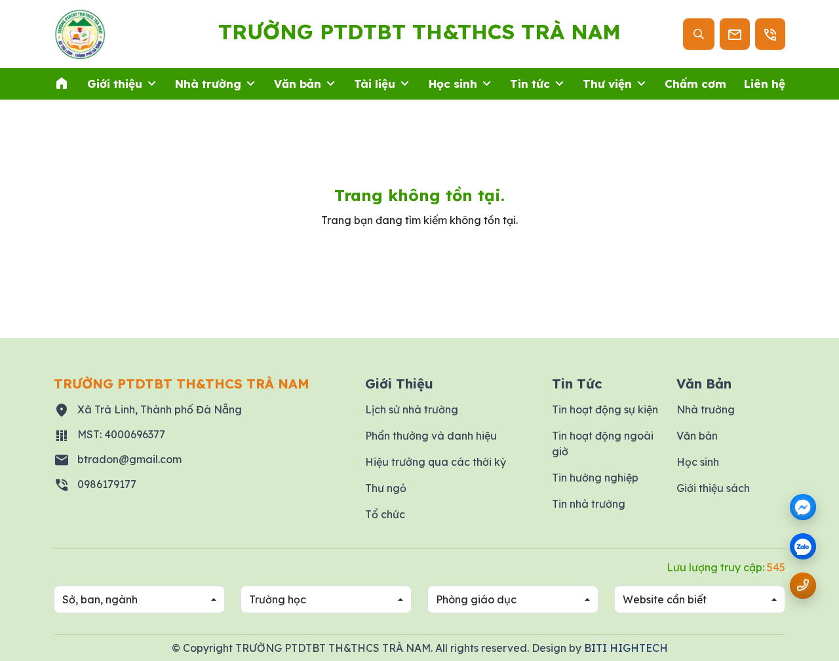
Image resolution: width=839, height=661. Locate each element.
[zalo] (803, 547)
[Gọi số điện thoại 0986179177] (803, 585)
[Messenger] (803, 507)
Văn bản (297, 83)
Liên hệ (764, 83)
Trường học (277, 599)
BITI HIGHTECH (626, 647)
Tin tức (530, 83)
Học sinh (453, 83)
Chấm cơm (695, 83)
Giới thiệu (114, 83)
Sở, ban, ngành (100, 599)
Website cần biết (665, 599)
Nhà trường (208, 83)
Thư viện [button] (607, 83)
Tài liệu (374, 83)
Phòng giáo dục (476, 599)
